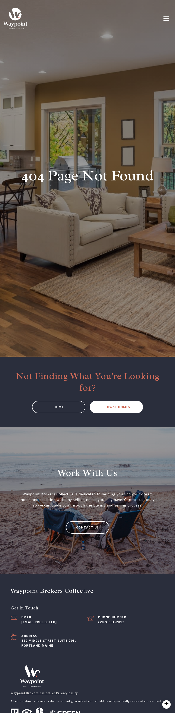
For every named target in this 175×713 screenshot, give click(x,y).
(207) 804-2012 (111, 622)
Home (59, 407)
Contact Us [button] (87, 527)
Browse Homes (116, 407)
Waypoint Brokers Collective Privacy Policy (44, 693)
